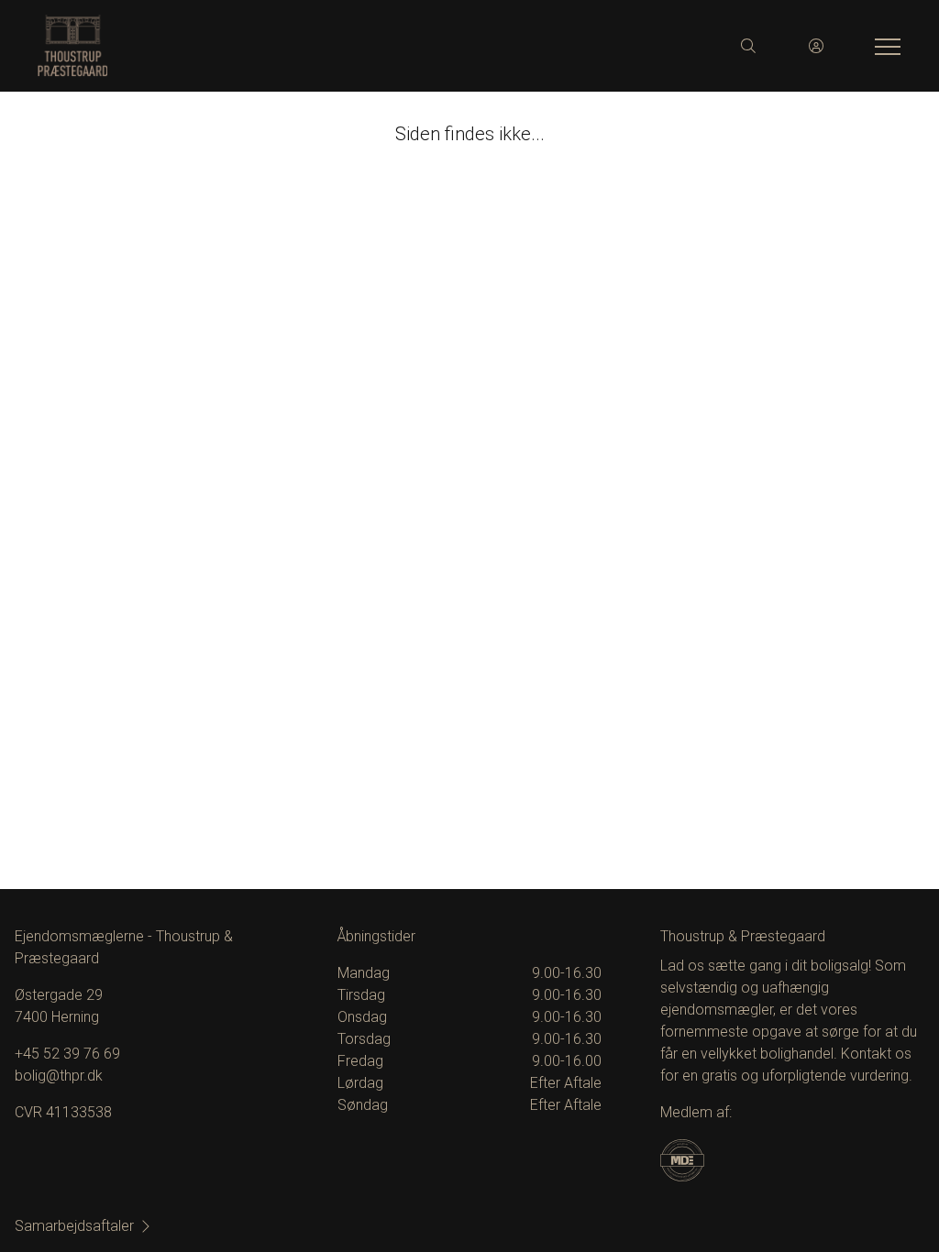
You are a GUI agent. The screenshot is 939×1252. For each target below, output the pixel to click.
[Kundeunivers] (816, 45)
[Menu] (884, 45)
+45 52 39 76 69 (67, 1053)
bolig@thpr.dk (59, 1075)
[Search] (748, 45)
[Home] (253, 46)
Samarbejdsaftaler (74, 1226)
